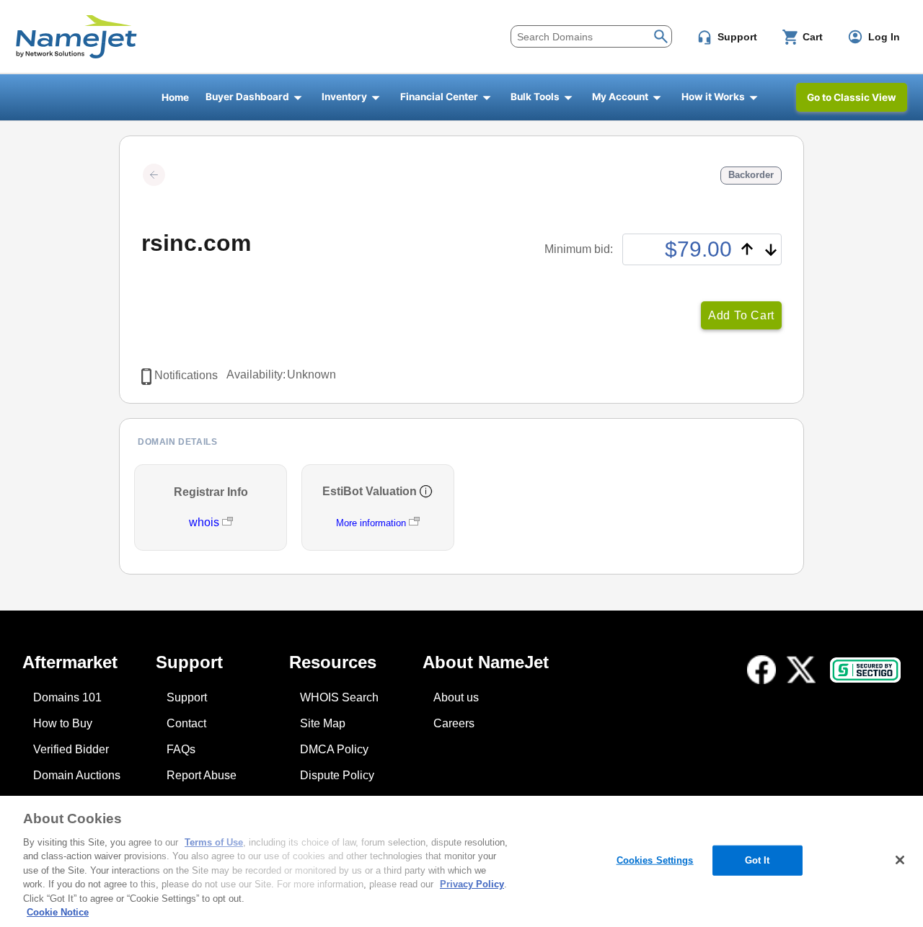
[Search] (661, 35)
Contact (186, 723)
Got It (757, 860)
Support (187, 697)
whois (205, 522)
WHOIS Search (339, 697)
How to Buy (62, 723)
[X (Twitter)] (801, 669)
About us (456, 697)
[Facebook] (761, 669)
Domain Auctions (76, 775)
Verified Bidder (71, 749)
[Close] (900, 860)
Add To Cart (741, 315)
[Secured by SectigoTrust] (865, 670)
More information (371, 523)
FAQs (181, 749)
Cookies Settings (655, 860)
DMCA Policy (334, 749)
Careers (453, 723)
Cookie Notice (58, 912)
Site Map (322, 723)
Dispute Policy (337, 775)
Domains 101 (67, 697)
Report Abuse (202, 775)
